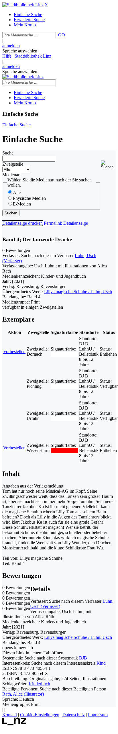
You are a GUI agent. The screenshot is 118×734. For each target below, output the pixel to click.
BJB (83, 657)
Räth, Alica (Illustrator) (23, 694)
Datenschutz (73, 714)
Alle (17, 192)
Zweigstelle (12, 164)
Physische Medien (29, 198)
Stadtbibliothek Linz (33, 56)
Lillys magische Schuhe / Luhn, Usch (78, 291)
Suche (7, 152)
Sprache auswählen (19, 50)
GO (61, 34)
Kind (101, 663)
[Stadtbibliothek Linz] (23, 4)
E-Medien (22, 203)
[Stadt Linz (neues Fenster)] (14, 723)
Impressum (98, 714)
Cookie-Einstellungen (39, 714)
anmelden (11, 45)
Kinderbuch (39, 683)
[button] (108, 164)
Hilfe (6, 56)
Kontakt (9, 714)
